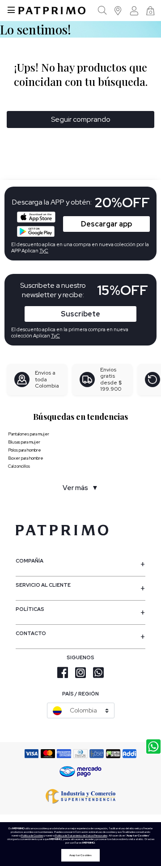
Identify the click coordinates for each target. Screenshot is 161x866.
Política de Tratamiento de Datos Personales (81, 835)
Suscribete (80, 314)
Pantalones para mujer (28, 434)
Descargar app (106, 224)
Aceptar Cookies (80, 855)
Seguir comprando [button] (80, 119)
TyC (55, 336)
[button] (118, 10)
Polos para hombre (24, 450)
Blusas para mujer (24, 442)
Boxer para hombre (25, 458)
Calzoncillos (19, 466)
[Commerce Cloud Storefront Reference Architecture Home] (51, 10)
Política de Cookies (32, 835)
